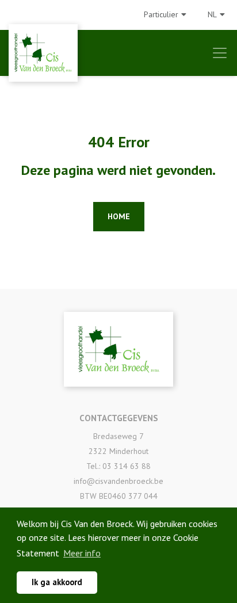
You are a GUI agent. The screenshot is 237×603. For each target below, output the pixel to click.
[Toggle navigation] (219, 53)
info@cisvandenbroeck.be (118, 481)
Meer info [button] (82, 553)
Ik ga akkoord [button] (57, 582)
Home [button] (119, 216)
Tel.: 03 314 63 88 (118, 466)
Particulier (161, 14)
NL (212, 14)
